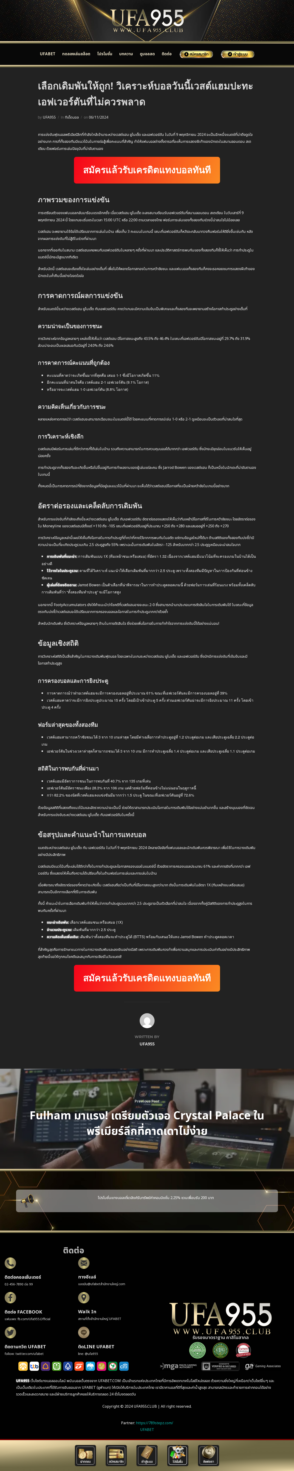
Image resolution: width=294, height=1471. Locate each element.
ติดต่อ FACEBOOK (23, 1312)
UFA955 (49, 117)
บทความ (126, 54)
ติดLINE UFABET (96, 1346)
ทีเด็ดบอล (72, 117)
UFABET (47, 54)
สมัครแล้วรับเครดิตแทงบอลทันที (147, 170)
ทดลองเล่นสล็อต (76, 54)
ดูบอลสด (147, 54)
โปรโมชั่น (104, 54)
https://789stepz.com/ (154, 1423)
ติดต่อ (167, 54)
